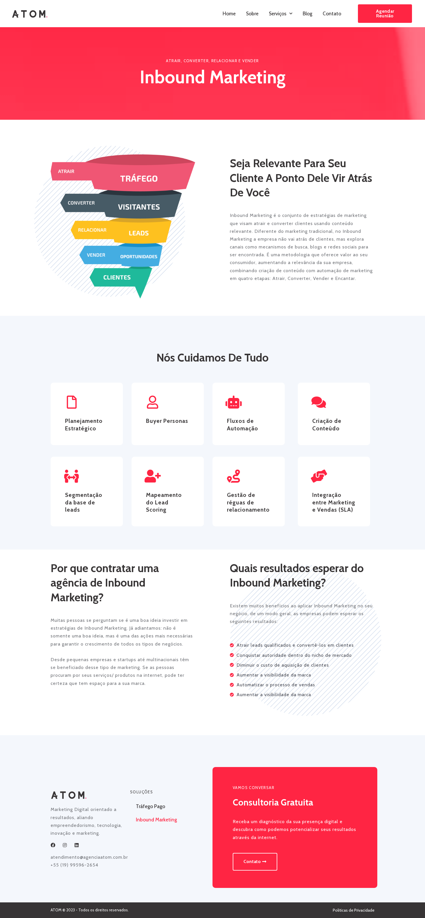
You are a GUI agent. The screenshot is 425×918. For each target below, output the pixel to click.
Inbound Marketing (156, 820)
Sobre (252, 13)
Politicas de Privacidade (353, 910)
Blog (307, 13)
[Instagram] (64, 845)
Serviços (278, 13)
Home (229, 13)
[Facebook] (53, 845)
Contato (332, 13)
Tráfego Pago (150, 806)
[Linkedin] (76, 845)
